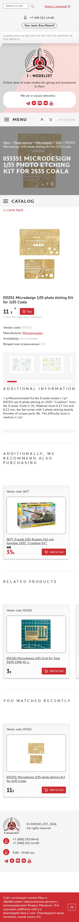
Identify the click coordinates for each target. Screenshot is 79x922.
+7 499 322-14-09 (42, 17)
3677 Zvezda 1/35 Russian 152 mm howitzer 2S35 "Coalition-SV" (30, 541)
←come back (13, 210)
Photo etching (23, 142)
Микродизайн (33, 333)
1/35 (59, 142)
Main (6, 142)
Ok (72, 907)
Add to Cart (57, 552)
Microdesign (44, 142)
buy (29, 311)
